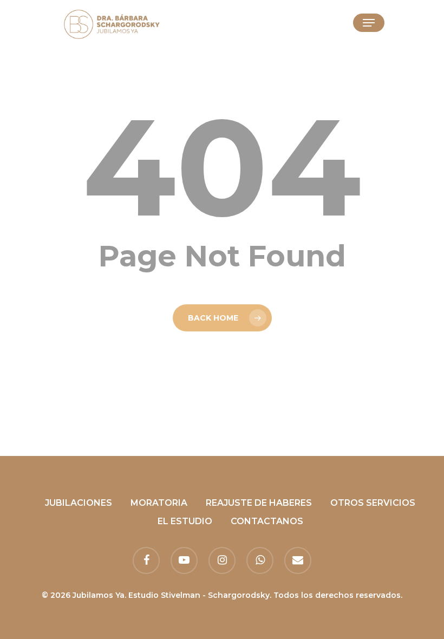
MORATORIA (158, 503)
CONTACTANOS (267, 521)
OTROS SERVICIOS (372, 503)
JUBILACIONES (78, 503)
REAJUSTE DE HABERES (259, 503)
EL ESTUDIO (185, 521)
